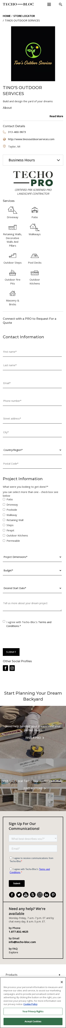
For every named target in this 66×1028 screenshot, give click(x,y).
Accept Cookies (33, 1021)
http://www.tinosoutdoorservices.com (31, 139)
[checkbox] (32, 521)
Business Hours (22, 160)
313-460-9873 (17, 132)
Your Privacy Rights (33, 1011)
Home (7, 16)
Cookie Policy (30, 1004)
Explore (13, 952)
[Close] (62, 982)
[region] (33, 1002)
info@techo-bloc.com (22, 942)
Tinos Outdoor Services (22, 20)
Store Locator (24, 16)
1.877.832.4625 (18, 931)
